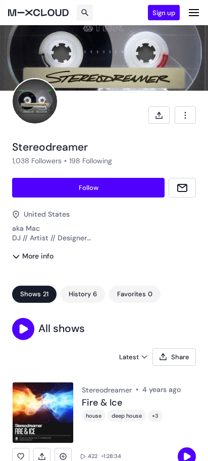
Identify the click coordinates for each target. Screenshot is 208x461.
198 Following (90, 160)
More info (38, 255)
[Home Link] (38, 12)
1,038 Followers (37, 160)
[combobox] (185, 115)
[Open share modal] (159, 115)
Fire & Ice (102, 403)
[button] (23, 329)
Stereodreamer (107, 389)
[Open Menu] (194, 13)
